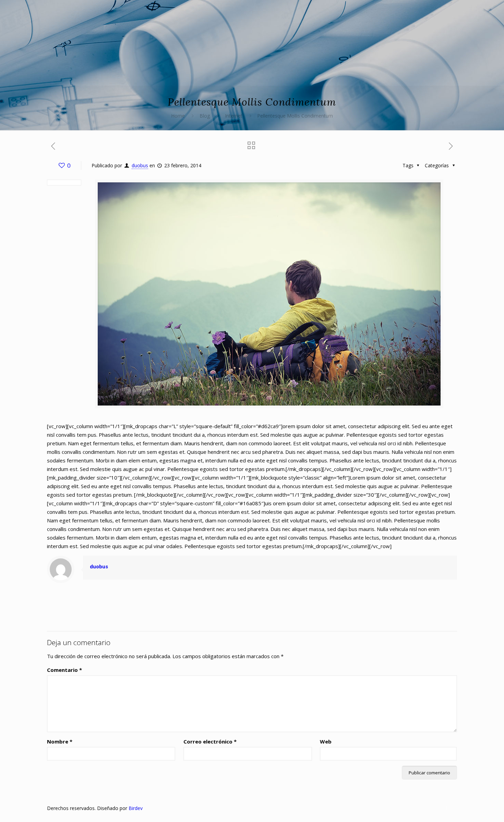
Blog (205, 115)
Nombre (59, 741)
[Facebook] (446, 808)
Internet (233, 115)
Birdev (136, 808)
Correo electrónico (210, 741)
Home (178, 115)
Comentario (64, 669)
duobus (140, 165)
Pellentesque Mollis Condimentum (295, 115)
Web (326, 741)
